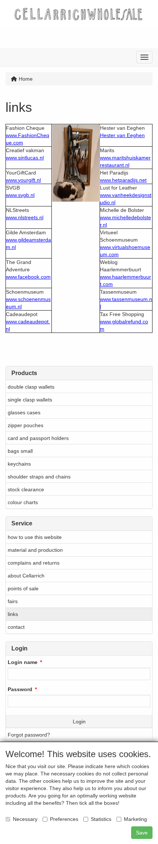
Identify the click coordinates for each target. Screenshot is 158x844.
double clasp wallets (31, 387)
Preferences (64, 819)
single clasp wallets (30, 400)
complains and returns (34, 563)
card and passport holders (38, 438)
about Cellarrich (26, 576)
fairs (13, 601)
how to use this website (35, 537)
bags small (20, 451)
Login (79, 721)
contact (16, 627)
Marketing (135, 819)
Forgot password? (29, 735)
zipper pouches (25, 425)
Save (142, 833)
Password (20, 689)
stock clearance (26, 489)
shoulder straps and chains (39, 477)
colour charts (23, 502)
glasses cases (24, 412)
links (13, 614)
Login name (22, 662)
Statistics (101, 819)
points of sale (23, 588)
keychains (19, 464)
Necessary (25, 819)
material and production (35, 550)
